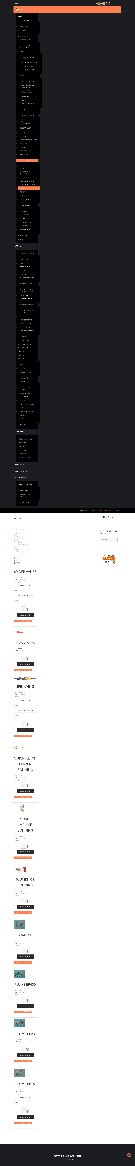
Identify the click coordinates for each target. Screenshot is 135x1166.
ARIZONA (17, 547)
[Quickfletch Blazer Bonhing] (20, 747)
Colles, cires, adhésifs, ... (25, 167)
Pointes (23, 192)
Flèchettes (22, 454)
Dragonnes (24, 136)
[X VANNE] (19, 924)
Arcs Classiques (24, 20)
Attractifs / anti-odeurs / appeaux (27, 290)
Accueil (18, 3)
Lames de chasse (26, 411)
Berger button (28, 104)
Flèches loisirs (26, 177)
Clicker (25, 100)
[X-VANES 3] (20, 632)
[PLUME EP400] (19, 973)
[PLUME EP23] (19, 1023)
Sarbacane (22, 446)
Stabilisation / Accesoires (25, 46)
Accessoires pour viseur (29, 58)
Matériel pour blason (29, 229)
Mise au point (23, 235)
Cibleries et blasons (26, 205)
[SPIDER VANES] (17, 561)
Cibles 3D (23, 218)
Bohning (16, 549)
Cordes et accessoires (27, 92)
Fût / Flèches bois (27, 404)
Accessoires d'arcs (25, 40)
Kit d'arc (21, 17)
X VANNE (25, 935)
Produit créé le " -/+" (21, 529)
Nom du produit (19, 532)
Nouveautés (19, 465)
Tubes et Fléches (24, 160)
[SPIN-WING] (25, 678)
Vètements (22, 424)
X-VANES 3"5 (25, 643)
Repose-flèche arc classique (29, 86)
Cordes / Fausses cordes (26, 311)
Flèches (23, 400)
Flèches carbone (27, 181)
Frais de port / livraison (25, 495)
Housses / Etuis (26, 320)
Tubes (22, 418)
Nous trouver (23, 502)
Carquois (23, 263)
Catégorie (17, 536)
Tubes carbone (26, 199)
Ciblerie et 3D (23, 348)
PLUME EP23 (25, 1034)
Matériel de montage (28, 184)
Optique (21, 359)
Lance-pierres (23, 450)
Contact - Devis (21, 471)
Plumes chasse (26, 408)
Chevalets (24, 215)
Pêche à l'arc (23, 378)
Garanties (24, 491)
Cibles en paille (26, 226)
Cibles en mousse (27, 222)
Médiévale (22, 443)
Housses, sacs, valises (28, 140)
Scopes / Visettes (29, 66)
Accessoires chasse (25, 284)
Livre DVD (21, 355)
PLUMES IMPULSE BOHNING (25, 824)
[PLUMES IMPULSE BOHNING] (22, 808)
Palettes (23, 143)
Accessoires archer (26, 115)
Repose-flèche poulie (31, 82)
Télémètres (24, 368)
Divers (22, 110)
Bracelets (24, 259)
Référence (17, 534)
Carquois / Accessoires (25, 122)
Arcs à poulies (23, 36)
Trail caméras (25, 372)
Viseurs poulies (28, 70)
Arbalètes (22, 337)
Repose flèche (26, 323)
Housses (25, 96)
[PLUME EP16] (19, 1073)
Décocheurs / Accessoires (25, 128)
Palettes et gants (27, 278)
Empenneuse (25, 393)
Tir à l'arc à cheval (25, 439)
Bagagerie (24, 295)
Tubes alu (24, 195)
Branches (24, 26)
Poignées (23, 30)
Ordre (16, 540)
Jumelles (23, 365)
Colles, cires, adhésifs (25, 388)
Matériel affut (26, 299)
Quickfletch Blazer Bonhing (25, 764)
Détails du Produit (23, 621)
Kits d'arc (21, 351)
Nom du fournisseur (20, 538)
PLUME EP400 (25, 984)
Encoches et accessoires (25, 172)
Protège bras (25, 151)
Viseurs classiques (29, 62)
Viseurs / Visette (26, 331)
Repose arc (24, 154)
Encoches (24, 397)
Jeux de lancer (24, 457)
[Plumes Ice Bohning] (20, 869)
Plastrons (24, 147)
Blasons (23, 211)
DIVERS (16, 551)
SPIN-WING (25, 686)
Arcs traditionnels (25, 344)
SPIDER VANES (19, 553)
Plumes (23, 188)
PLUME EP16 (25, 1084)
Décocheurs (25, 267)
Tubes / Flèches (24, 381)
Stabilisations (25, 327)
